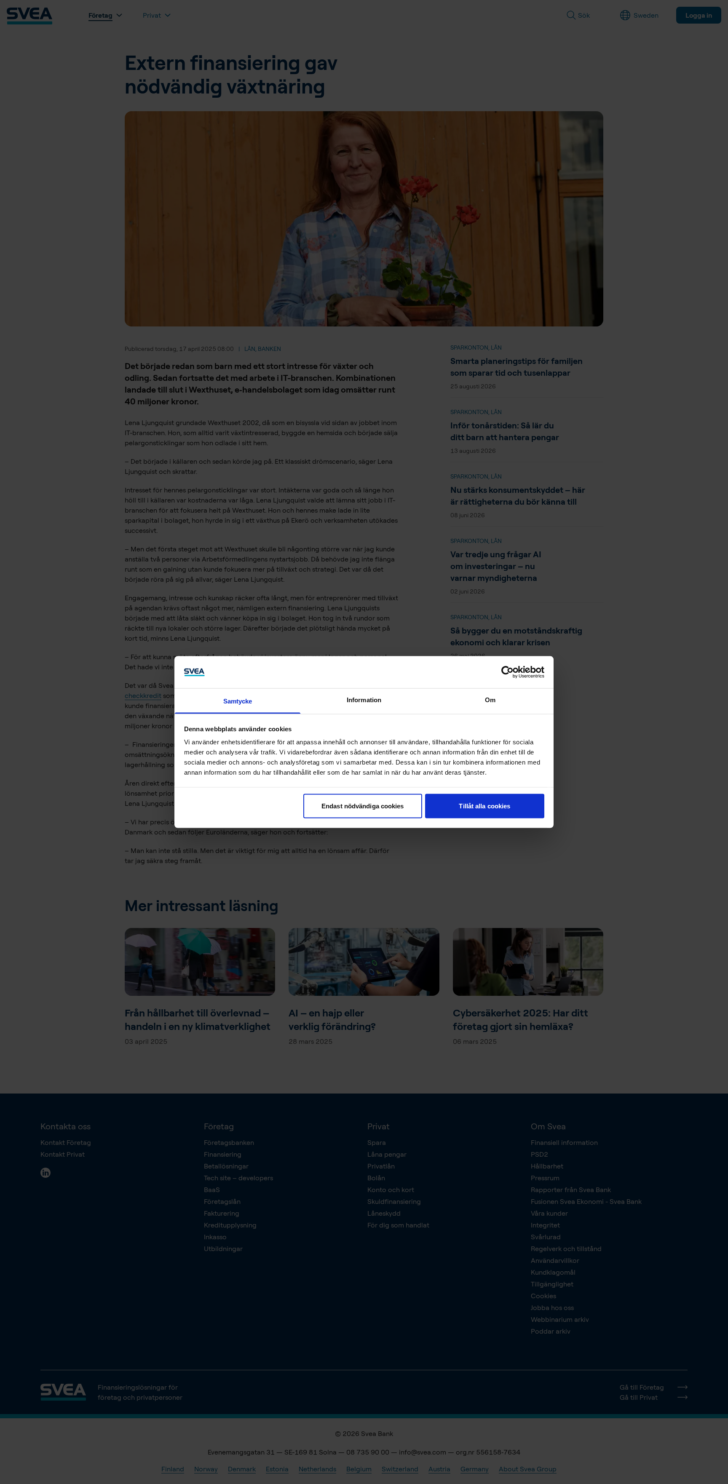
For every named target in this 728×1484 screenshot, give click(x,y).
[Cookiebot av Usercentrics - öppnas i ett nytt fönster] (507, 672)
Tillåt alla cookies (484, 805)
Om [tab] (490, 699)
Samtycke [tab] (237, 701)
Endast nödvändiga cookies (362, 805)
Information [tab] (364, 699)
